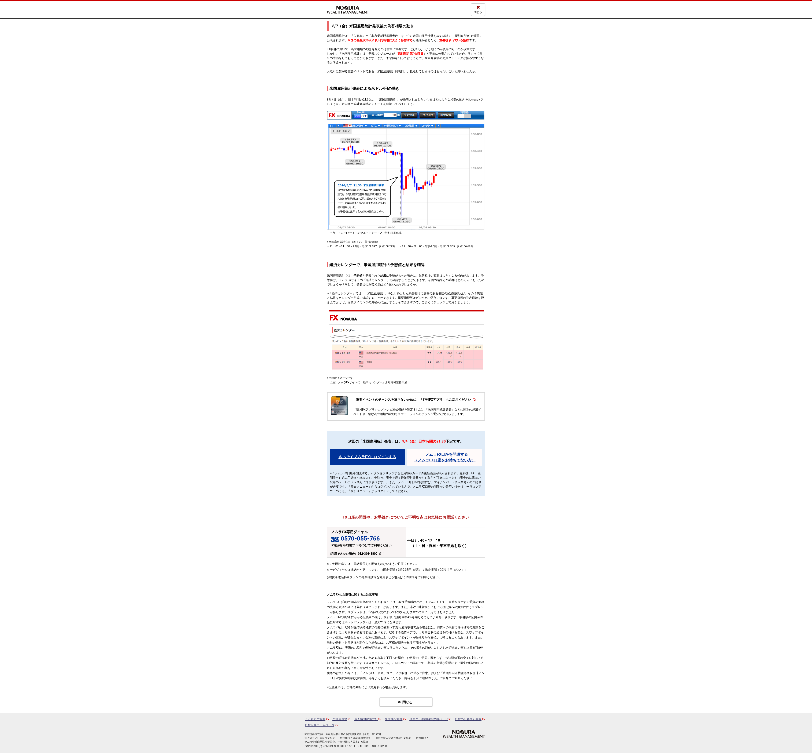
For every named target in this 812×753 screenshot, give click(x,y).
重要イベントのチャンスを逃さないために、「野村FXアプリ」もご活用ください (413, 399)
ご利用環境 (339, 719)
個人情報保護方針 (366, 719)
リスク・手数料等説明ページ (428, 719)
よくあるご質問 (315, 719)
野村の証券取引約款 (468, 719)
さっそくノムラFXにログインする (367, 457)
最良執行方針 (393, 719)
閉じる (478, 12)
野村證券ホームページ (319, 725)
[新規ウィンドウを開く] (464, 733)
